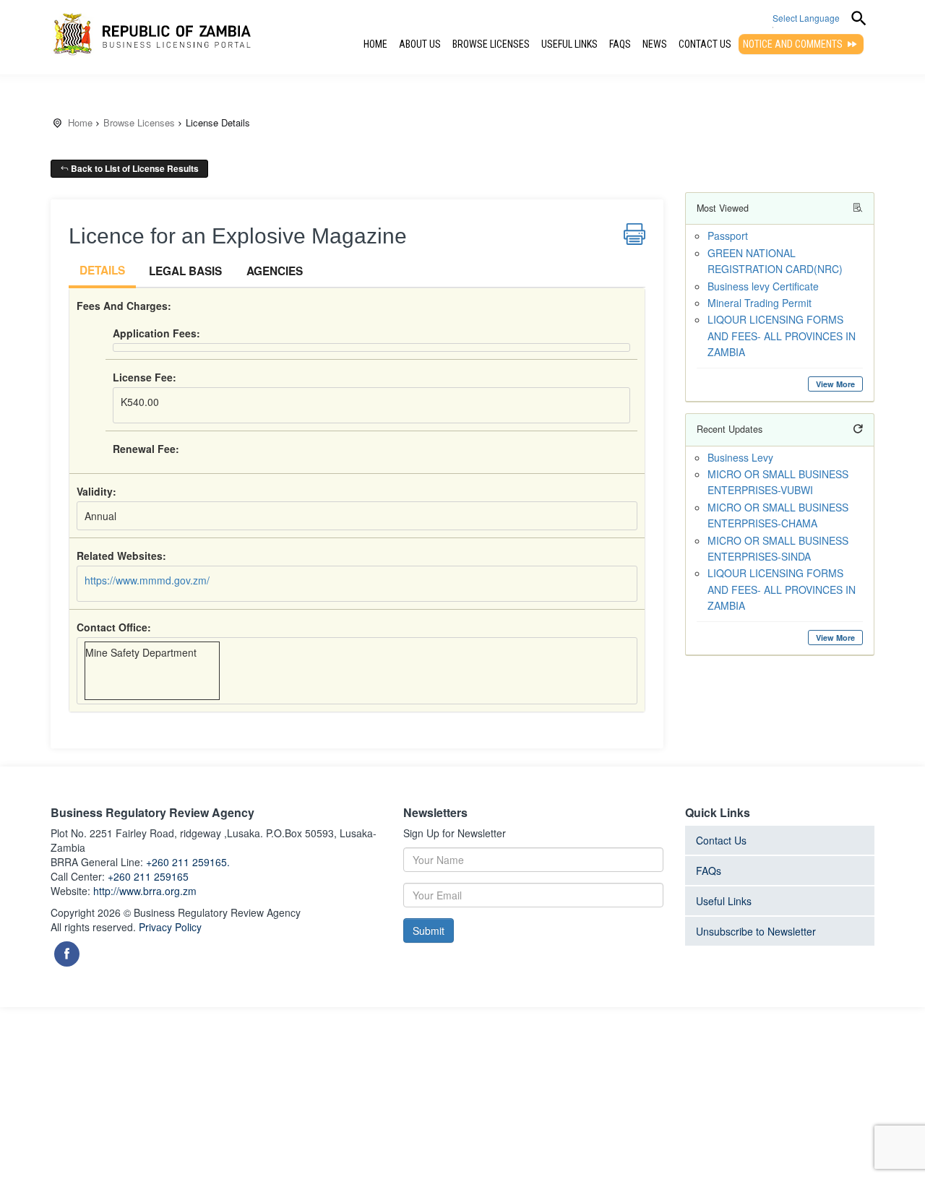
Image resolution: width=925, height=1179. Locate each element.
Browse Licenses (491, 44)
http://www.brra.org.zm (145, 891)
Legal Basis (185, 271)
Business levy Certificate (763, 286)
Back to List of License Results (134, 168)
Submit (428, 930)
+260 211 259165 (148, 876)
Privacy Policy (170, 927)
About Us (420, 44)
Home (375, 44)
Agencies (274, 271)
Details (102, 270)
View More (835, 384)
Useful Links (569, 44)
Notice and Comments (794, 44)
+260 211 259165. (188, 862)
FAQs (620, 44)
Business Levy (740, 457)
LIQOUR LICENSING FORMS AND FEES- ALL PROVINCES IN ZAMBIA (781, 335)
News (654, 44)
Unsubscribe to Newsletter (756, 931)
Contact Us (705, 44)
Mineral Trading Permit (759, 302)
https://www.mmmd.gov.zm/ (147, 580)
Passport (727, 235)
